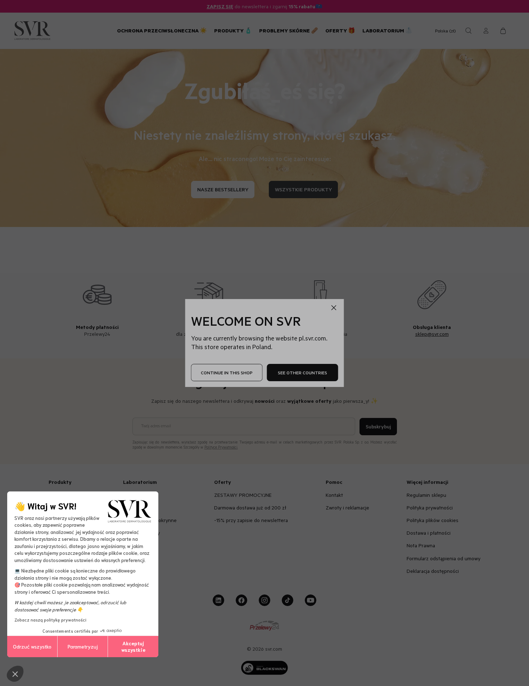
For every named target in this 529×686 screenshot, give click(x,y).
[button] (15, 673)
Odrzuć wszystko (32, 646)
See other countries (302, 372)
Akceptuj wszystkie (133, 646)
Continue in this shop (227, 372)
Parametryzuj (83, 646)
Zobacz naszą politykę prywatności (50, 619)
